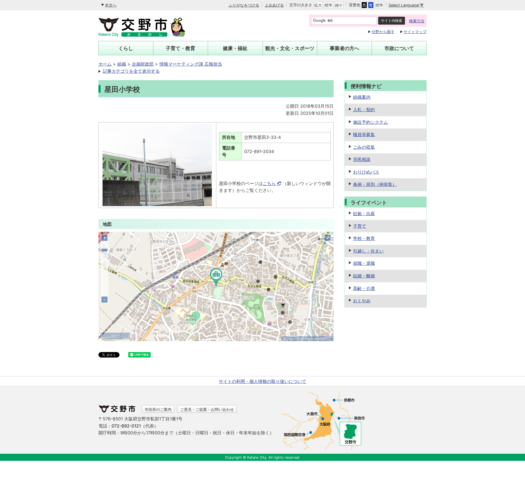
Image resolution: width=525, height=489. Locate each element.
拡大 (318, 5)
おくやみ (362, 300)
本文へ (110, 5)
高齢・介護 (364, 288)
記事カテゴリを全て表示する (131, 71)
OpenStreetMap (299, 338)
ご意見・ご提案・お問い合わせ (207, 409)
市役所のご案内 (158, 409)
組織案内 (362, 97)
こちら (269, 183)
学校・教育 (364, 238)
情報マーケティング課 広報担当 (190, 64)
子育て (359, 226)
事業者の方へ (344, 48)
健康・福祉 (235, 48)
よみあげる (274, 5)
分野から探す (383, 31)
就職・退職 (364, 263)
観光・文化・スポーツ (289, 48)
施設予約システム (370, 122)
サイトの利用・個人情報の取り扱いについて (262, 381)
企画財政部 (143, 64)
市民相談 (362, 159)
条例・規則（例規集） (375, 184)
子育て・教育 (180, 48)
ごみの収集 (364, 147)
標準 (328, 5)
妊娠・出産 (364, 213)
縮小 (339, 5)
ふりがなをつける (244, 5)
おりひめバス (366, 172)
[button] (216, 283)
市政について (399, 48)
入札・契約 (364, 109)
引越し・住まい (368, 251)
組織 (121, 64)
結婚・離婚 (364, 276)
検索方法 (416, 21)
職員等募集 (364, 134)
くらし (125, 48)
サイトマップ (415, 31)
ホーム (105, 64)
